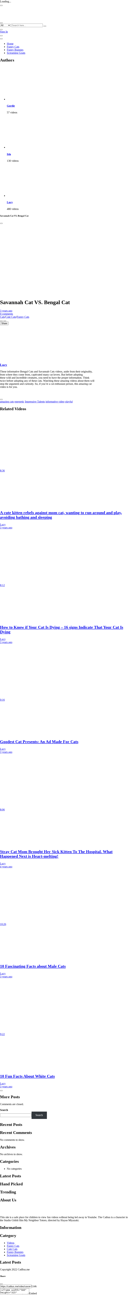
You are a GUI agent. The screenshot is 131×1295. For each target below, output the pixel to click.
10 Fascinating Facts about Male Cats (33, 966)
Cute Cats (10, 316)
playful (69, 401)
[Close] (1, 223)
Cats (2, 316)
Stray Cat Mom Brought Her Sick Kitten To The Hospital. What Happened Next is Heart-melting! (56, 853)
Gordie (11, 105)
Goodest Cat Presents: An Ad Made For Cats (39, 741)
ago (6, 310)
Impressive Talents (35, 401)
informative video (55, 401)
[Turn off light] (1, 320)
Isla (9, 154)
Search (4, 1110)
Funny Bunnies (15, 49)
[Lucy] (24, 195)
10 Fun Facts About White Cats (27, 1076)
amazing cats (7, 401)
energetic (19, 401)
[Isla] (24, 147)
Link (34, 1286)
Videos (10, 1242)
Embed (33, 1293)
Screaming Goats (16, 52)
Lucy (10, 202)
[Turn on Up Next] (4, 320)
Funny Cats (13, 46)
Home (10, 43)
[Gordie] (24, 99)
